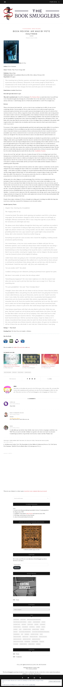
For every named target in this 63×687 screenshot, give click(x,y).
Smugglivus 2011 (43, 636)
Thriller (14, 372)
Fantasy (36, 624)
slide (41, 634)
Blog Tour (23, 619)
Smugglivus (25, 636)
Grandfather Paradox (40, 151)
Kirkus (43, 626)
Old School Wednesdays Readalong (40, 631)
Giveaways (42, 624)
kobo (23, 347)
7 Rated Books (26, 28)
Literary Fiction (27, 629)
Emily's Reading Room (17, 412)
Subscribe (17, 567)
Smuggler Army (17, 636)
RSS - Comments (17, 656)
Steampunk (27, 641)
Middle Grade (35, 629)
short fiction (29, 513)
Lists (20, 629)
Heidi (11, 426)
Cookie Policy (32, 684)
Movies (42, 629)
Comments (13, 378)
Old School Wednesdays (25, 631)
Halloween (25, 626)
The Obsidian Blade (35, 97)
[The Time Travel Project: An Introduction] (31, 359)
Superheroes (35, 641)
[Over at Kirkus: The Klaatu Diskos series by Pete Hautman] (12, 359)
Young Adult (28, 372)
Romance (27, 634)
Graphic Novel (17, 626)
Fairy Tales (30, 624)
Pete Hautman (7, 372)
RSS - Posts (16, 600)
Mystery (15, 631)
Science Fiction (34, 634)
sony (28, 347)
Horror (38, 626)
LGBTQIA (15, 629)
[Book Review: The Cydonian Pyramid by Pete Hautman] (50, 359)
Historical (32, 626)
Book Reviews (36, 28)
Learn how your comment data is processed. (35, 491)
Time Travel (20, 372)
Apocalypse (16, 619)
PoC (22, 634)
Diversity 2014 (17, 624)
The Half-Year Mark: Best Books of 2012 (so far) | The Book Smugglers (26, 440)
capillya (12, 402)
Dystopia (24, 624)
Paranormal (16, 634)
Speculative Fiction (18, 641)
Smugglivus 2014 (36, 639)
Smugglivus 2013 (27, 639)
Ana (50, 378)
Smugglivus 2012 (17, 639)
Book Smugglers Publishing (34, 619)
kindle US (16, 347)
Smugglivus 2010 (33, 636)
